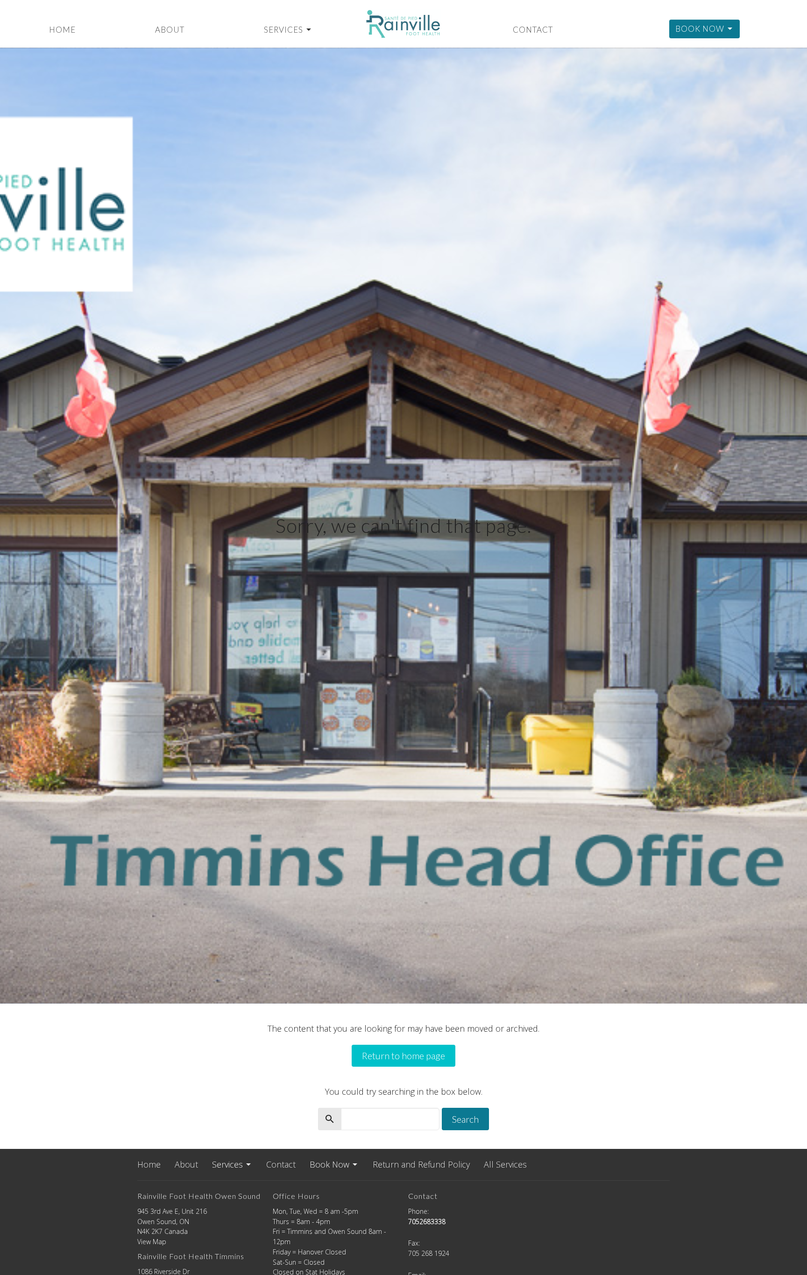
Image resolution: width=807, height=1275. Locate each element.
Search (465, 1119)
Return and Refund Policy (421, 1164)
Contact (533, 30)
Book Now (699, 29)
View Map (151, 1241)
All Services (505, 1164)
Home (62, 30)
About (169, 30)
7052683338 (427, 1221)
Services (283, 30)
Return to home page (403, 1055)
